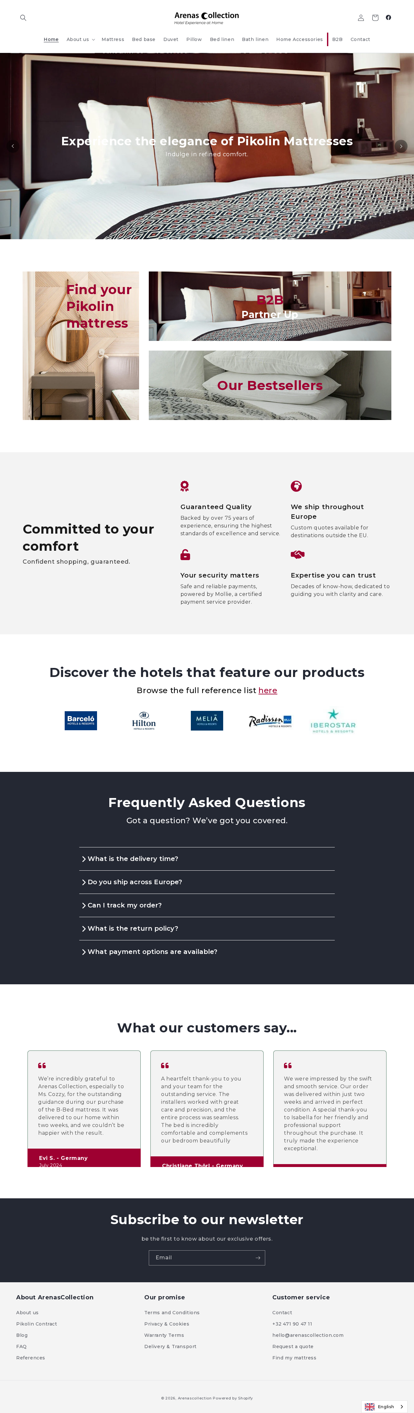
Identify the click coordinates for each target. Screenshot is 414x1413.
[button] (23, 18)
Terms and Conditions (172, 1313)
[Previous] (12, 146)
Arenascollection (195, 1398)
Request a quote (293, 1346)
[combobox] (384, 1406)
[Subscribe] (258, 1257)
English (386, 1406)
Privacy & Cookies (166, 1324)
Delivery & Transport (170, 1346)
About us (27, 1313)
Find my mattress (294, 1358)
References (30, 1358)
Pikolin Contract (36, 1324)
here (267, 690)
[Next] (401, 146)
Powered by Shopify (233, 1398)
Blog (21, 1335)
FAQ (21, 1346)
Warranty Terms (164, 1335)
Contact (282, 1313)
